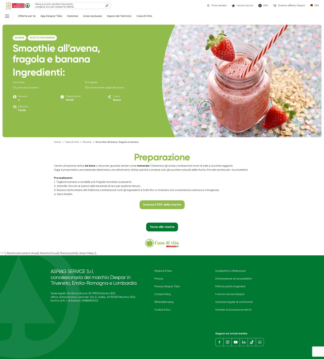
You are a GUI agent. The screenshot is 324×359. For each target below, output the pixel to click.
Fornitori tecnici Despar (230, 294)
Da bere (19, 38)
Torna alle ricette (162, 227)
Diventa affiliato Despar (291, 5)
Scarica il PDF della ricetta (162, 204)
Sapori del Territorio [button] (119, 16)
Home (57, 142)
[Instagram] (227, 342)
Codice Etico (162, 310)
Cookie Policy (162, 294)
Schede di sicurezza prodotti (233, 310)
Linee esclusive (92, 16)
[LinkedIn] (244, 342)
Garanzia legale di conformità (234, 302)
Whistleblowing (163, 302)
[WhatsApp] (260, 342)
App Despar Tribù (51, 16)
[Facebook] (219, 342)
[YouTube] (236, 342)
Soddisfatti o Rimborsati (230, 271)
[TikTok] (252, 342)
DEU (317, 5)
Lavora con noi (245, 5)
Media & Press (163, 271)
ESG (265, 5)
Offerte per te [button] (27, 16)
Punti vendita (219, 5)
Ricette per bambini (42, 38)
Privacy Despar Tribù (167, 286)
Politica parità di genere (230, 286)
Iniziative (72, 16)
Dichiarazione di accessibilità (233, 278)
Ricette (87, 142)
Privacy (158, 278)
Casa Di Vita (144, 16)
